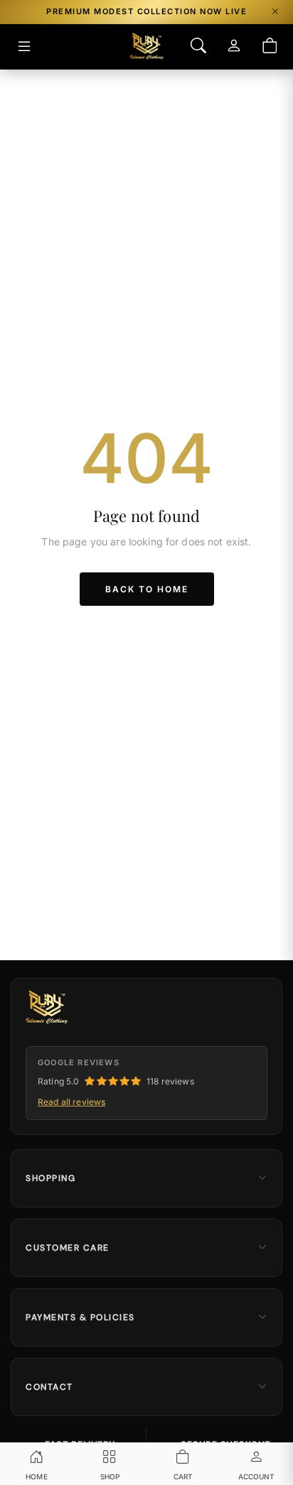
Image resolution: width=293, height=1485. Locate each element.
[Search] (198, 46)
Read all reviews (71, 1102)
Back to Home (146, 589)
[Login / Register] (234, 46)
